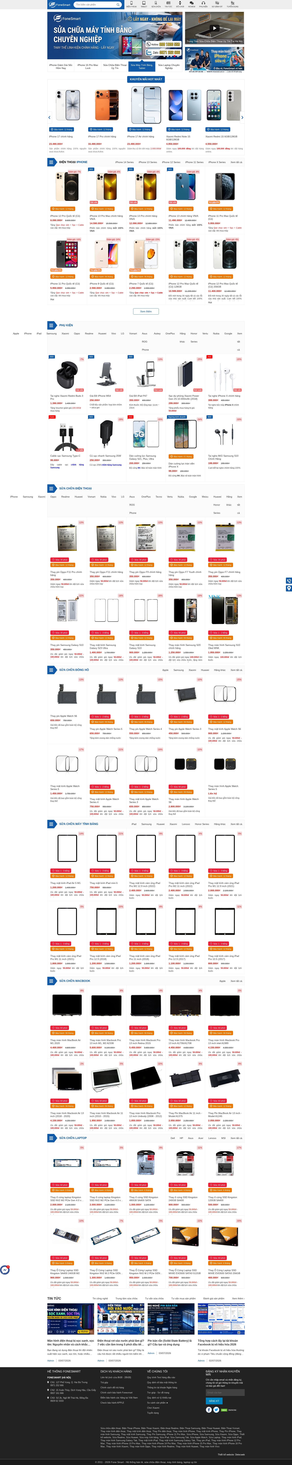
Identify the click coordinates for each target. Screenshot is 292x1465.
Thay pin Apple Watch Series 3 (185, 729)
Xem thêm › (238, 1298)
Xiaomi (65, 333)
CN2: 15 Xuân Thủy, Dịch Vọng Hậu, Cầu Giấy (73, 1390)
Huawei (102, 333)
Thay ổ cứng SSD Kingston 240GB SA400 (183, 1199)
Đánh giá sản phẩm (213, 1298)
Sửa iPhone (192, 1434)
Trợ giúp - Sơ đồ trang (158, 1392)
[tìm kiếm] (118, 5)
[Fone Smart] (58, 4)
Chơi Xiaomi (153, 1408)
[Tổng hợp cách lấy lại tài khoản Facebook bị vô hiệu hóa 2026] (221, 1333)
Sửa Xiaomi (221, 1434)
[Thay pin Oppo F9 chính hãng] (146, 537)
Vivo (113, 333)
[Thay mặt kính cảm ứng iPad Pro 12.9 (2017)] (185, 922)
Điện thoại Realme (169, 1428)
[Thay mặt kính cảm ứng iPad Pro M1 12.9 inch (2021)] (225, 849)
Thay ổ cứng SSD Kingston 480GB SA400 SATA (143, 1199)
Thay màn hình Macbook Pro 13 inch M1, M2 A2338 (105, 1042)
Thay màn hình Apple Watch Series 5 (223, 787)
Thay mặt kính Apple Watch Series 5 (65, 787)
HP (181, 1138)
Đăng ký (214, 1401)
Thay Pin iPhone (227, 1431)
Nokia (103, 496)
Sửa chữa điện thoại (75, 488)
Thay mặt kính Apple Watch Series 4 (104, 800)
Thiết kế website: (226, 1454)
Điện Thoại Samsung (190, 1428)
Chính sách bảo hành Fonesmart (116, 1392)
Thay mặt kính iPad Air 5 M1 (65, 883)
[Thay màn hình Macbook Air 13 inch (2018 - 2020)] (67, 1079)
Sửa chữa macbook (74, 981)
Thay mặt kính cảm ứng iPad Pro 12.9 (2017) (184, 957)
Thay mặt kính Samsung (133, 1434)
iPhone (73, 162)
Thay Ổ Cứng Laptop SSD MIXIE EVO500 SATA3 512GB (185, 1272)
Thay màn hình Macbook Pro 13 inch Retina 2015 (144, 1042)
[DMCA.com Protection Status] (229, 1410)
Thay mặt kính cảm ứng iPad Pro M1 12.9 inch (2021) (223, 884)
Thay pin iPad (203, 1440)
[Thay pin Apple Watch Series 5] (106, 695)
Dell (173, 1138)
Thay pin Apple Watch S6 (63, 716)
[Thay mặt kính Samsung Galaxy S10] (146, 611)
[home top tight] (214, 71)
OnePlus (170, 333)
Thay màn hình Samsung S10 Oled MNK (224, 646)
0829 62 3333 (57, 1401)
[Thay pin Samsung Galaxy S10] (67, 611)
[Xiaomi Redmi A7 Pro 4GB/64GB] (224, 105)
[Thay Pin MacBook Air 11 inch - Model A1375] (185, 1079)
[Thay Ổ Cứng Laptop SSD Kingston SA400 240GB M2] (67, 1236)
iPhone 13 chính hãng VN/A (183, 216)
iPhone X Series (217, 162)
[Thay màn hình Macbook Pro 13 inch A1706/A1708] (185, 1006)
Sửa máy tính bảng (148, 1437)
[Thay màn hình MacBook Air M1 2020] (67, 1006)
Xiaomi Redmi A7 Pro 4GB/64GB (222, 136)
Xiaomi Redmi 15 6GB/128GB (182, 136)
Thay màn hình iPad (231, 1437)
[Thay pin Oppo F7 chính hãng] (225, 537)
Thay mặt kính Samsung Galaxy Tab (177, 1440)
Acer (200, 1138)
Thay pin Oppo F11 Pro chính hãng (66, 573)
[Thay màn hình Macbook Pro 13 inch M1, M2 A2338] (106, 1006)
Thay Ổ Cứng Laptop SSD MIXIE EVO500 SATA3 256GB (224, 1272)
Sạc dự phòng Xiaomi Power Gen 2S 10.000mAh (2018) (184, 397)
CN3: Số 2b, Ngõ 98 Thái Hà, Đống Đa (69, 1398)
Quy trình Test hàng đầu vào (161, 1377)
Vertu (205, 333)
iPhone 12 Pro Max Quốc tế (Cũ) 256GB (223, 285)
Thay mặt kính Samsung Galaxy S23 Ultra (103, 646)
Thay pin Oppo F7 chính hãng (224, 572)
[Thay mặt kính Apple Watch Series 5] (67, 765)
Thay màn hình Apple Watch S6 (184, 800)
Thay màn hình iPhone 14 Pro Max (159, 1443)
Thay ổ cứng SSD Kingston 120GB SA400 (222, 1199)
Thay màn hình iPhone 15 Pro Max (194, 1443)
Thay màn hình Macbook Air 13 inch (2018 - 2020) (67, 1115)
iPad (39, 333)
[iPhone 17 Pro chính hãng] (68, 105)
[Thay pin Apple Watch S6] (67, 695)
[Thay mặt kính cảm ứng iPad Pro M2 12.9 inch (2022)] (146, 849)
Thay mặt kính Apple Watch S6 (224, 729)
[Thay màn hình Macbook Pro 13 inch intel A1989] (225, 1006)
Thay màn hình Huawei (187, 1446)
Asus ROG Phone (145, 341)
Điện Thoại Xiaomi (150, 1428)
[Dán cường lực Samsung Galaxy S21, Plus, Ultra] (146, 434)
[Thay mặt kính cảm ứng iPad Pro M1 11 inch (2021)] (67, 922)
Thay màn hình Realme (163, 1446)
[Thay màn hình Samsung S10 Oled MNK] (225, 611)
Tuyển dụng (153, 1413)
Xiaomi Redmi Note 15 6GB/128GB (139, 138)
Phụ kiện (66, 325)
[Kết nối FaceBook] (209, 1410)
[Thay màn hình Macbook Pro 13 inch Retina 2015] (146, 1006)
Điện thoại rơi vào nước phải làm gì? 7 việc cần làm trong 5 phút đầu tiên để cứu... (121, 1342)
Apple (16, 333)
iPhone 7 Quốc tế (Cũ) (141, 283)
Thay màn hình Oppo (140, 1446)
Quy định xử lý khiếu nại (159, 1397)
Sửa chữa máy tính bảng (78, 824)
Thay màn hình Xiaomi (117, 1446)
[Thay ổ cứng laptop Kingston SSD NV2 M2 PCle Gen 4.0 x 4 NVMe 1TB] (67, 1163)
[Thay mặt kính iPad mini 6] (106, 849)
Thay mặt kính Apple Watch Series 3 (144, 800)
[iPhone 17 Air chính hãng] (107, 105)
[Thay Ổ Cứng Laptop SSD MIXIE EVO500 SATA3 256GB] (225, 1236)
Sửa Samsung (207, 1434)
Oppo (77, 333)
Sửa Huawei (132, 1437)
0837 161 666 (57, 1393)
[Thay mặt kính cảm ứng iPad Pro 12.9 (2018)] (106, 922)
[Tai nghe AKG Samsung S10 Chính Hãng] (225, 434)
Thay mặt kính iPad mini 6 (104, 883)
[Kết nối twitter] (216, 1410)
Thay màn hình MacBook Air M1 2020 (65, 1042)
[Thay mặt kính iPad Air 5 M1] (67, 849)
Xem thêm (146, 311)
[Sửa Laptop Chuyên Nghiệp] (114, 58)
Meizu (205, 496)
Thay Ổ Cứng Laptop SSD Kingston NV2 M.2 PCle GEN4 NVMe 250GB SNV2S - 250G (145, 1272)
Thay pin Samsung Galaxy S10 (66, 645)
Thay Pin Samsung (156, 1434)
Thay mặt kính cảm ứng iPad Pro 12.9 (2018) (105, 957)
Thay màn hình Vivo (209, 1446)
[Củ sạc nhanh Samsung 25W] (106, 434)
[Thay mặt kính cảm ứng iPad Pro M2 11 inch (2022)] (185, 849)
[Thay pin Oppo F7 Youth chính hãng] (185, 537)
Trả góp (104, 1382)
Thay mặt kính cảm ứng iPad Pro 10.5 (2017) (223, 957)
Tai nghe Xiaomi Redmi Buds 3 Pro (66, 397)
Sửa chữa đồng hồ (74, 670)
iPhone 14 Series (124, 162)
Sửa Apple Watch (198, 1437)
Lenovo (186, 824)
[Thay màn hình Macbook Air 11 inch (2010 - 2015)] (106, 1079)
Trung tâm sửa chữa (126, 1298)
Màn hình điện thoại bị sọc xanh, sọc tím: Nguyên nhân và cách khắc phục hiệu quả (70, 1342)
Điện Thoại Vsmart (230, 1428)
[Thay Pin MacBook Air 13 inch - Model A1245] (225, 1079)
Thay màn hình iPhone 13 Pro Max (123, 1443)
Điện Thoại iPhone (131, 1428)
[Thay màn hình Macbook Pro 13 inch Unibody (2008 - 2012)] (146, 1079)
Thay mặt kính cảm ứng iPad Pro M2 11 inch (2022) (184, 884)
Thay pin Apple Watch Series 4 (145, 729)
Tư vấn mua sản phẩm (183, 1298)
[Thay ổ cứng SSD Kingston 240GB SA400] (185, 1163)
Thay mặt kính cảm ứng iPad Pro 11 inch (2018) (144, 957)
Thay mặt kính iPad (148, 1440)
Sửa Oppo (233, 1434)
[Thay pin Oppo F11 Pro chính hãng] (67, 537)
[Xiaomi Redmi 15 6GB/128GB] (185, 105)
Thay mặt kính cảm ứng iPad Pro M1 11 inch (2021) (65, 957)
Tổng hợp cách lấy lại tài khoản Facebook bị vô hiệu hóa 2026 (218, 1342)
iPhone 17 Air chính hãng (101, 136)
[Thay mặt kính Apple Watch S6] (225, 695)
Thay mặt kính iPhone (207, 1431)
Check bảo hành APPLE (112, 1402)
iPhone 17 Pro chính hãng (63, 136)
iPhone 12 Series (171, 162)
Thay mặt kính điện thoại (139, 1431)
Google (228, 333)
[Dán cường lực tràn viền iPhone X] (185, 434)
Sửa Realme (118, 1437)
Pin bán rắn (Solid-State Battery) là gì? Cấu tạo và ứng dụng (170, 1342)
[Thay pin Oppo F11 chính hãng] (106, 537)
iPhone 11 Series (194, 162)
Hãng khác (220, 670)
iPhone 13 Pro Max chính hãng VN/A (106, 217)
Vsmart (133, 333)
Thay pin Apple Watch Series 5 (106, 729)
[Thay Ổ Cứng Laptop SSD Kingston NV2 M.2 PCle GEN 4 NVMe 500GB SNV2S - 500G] (106, 1236)
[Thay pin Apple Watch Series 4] (146, 695)
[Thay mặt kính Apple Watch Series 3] (146, 765)
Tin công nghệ (100, 1298)
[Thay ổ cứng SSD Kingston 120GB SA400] (225, 1163)
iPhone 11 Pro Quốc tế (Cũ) (65, 283)
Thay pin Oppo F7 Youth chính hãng (185, 573)
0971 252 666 (57, 1385)
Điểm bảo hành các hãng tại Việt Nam (119, 1397)
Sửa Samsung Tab (179, 1437)
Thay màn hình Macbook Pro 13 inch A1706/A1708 (184, 1042)
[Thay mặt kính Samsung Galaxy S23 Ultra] (106, 611)
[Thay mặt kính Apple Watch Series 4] (106, 765)
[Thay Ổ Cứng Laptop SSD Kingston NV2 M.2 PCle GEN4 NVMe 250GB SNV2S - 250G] (146, 1236)
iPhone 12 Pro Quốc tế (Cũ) (65, 216)
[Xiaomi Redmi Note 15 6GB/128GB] (146, 105)
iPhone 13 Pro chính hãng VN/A (143, 217)
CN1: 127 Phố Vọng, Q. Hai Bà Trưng (68, 1382)
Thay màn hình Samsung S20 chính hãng (185, 646)
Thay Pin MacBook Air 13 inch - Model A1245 (225, 1115)
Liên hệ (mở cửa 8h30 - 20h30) (116, 1377)
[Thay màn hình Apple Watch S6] (185, 765)
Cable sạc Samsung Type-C (65, 455)
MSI (223, 1138)
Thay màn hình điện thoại (113, 1431)
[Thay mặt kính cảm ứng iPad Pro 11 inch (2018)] (146, 922)
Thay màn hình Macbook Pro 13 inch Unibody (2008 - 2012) (145, 1115)
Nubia (216, 333)
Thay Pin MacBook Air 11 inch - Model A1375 (185, 1115)
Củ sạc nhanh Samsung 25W (105, 455)
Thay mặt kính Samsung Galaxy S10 (142, 646)
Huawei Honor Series (217, 504)
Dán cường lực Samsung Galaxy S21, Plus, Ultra (142, 457)
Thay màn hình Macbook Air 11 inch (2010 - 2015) (106, 1115)
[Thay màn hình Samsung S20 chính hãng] (185, 611)
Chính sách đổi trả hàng (112, 1387)
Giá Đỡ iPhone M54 (100, 395)
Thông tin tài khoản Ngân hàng (162, 1387)
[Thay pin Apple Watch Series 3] (185, 695)
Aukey (157, 333)
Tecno (159, 496)
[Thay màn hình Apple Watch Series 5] (225, 765)
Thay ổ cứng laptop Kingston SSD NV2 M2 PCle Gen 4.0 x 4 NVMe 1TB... (66, 1199)
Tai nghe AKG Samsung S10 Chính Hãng (223, 457)
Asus (190, 1138)
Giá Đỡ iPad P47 (138, 395)
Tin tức (54, 1298)
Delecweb (240, 1454)
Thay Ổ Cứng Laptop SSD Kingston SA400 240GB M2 (65, 1272)
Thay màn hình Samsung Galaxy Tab (119, 1440)
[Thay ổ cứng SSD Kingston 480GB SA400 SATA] (146, 1163)
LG (122, 333)
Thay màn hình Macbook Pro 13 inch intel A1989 (223, 1042)
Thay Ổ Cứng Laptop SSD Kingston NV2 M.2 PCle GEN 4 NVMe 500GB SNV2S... (106, 1272)
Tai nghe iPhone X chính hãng (224, 395)
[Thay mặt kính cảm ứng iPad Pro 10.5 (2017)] (225, 922)
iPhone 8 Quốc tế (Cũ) (102, 283)
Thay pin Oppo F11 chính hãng (106, 572)
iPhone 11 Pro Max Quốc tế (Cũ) (223, 217)
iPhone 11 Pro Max (176, 1434)
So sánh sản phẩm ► (157, 1402)
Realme (89, 333)
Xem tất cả (236, 162)
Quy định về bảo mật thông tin (162, 1382)
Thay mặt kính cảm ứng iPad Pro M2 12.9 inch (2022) (144, 884)
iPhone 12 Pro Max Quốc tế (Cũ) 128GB (183, 285)
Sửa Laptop (214, 1437)
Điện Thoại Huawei (211, 1428)
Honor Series (202, 824)
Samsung (51, 333)
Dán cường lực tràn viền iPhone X (181, 465)
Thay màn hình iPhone (184, 1431)
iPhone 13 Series (148, 162)
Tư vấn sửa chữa (154, 1298)
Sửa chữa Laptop (73, 1138)
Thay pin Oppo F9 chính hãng (145, 572)
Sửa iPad (164, 1437)
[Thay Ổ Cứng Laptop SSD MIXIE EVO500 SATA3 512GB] (185, 1236)
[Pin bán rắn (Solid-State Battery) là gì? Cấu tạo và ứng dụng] (171, 1333)
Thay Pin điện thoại (161, 1431)
